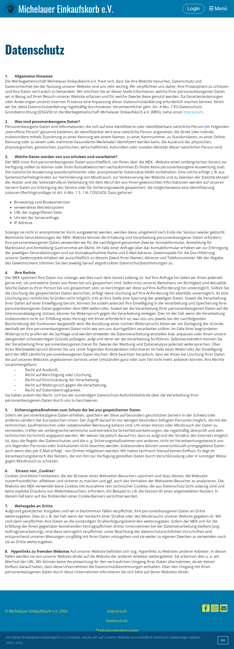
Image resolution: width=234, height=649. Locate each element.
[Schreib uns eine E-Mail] (223, 609)
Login (193, 8)
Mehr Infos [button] (14, 643)
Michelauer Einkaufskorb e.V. (66, 8)
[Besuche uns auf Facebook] (206, 609)
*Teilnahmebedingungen (117, 630)
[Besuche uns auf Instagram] (214, 609)
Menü (220, 8)
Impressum (193, 112)
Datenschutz (117, 620)
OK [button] (223, 640)
